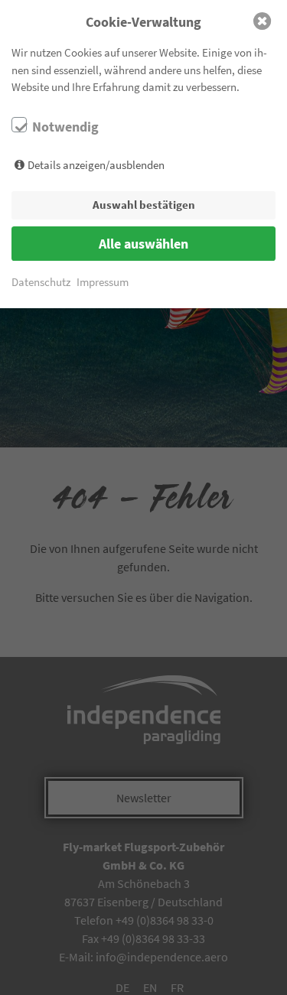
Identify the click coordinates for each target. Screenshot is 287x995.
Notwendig (65, 127)
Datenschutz (40, 282)
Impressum (103, 282)
